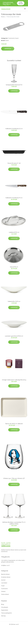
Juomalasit (4, 583)
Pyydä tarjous (21, 3)
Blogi (2, 604)
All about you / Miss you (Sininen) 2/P (14, 478)
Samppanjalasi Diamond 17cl (14, 85)
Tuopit (2, 585)
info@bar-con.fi (5, 565)
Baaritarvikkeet (5, 574)
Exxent (17, 38)
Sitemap (3, 616)
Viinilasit (3, 591)
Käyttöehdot (4, 610)
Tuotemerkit (11, 38)
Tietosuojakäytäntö (6, 613)
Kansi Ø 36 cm (14, 267)
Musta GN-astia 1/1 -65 (14, 163)
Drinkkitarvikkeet (5, 577)
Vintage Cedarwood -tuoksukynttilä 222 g (14, 380)
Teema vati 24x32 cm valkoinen (14, 423)
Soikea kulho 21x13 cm (14, 301)
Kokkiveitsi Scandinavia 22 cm (14, 128)
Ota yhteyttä (4, 607)
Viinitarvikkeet (5, 594)
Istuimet (3, 580)
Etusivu (3, 16)
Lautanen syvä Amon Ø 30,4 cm (14, 336)
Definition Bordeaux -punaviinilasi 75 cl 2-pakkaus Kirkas (14, 523)
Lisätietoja (7, 48)
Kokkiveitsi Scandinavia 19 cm (14, 197)
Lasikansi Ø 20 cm (14, 232)
